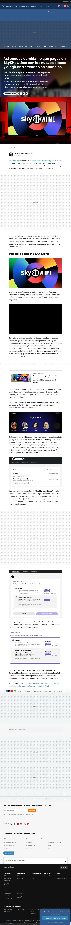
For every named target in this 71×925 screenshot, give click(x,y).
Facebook (18, 93)
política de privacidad (27, 814)
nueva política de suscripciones (44, 161)
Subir (62, 867)
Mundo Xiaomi (8, 887)
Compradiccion (8, 898)
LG (26, 46)
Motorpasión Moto (62, 878)
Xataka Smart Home (7, 883)
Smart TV (50, 845)
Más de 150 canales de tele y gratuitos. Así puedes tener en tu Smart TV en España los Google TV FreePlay (39, 794)
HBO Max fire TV (22, 799)
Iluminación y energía (10, 842)
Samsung (38, 46)
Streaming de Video (49, 691)
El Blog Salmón (21, 893)
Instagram (62, 6)
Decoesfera (7, 896)
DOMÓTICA (49, 6)
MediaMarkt (63, 46)
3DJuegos (20, 876)
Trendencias (7, 893)
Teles (45, 46)
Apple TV (14, 46)
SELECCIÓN (34, 6)
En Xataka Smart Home (38, 373)
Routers (31, 46)
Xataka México (8, 909)
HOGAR (42, 6)
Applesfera (7, 880)
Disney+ (21, 46)
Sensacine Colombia (33, 912)
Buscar (64, 860)
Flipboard (59, 6)
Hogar (50, 839)
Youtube (65, 6)
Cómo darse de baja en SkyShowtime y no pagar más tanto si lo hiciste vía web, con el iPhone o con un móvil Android (46, 379)
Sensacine (33, 876)
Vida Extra (20, 878)
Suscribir (32, 810)
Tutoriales (27, 691)
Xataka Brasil (7, 911)
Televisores (7, 839)
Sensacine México (35, 909)
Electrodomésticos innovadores (35, 839)
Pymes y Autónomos (20, 896)
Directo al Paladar (48, 876)
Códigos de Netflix (49, 799)
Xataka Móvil (7, 878)
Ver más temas (8, 853)
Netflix (7, 46)
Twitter (68, 6)
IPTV (58, 799)
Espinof (32, 878)
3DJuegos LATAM (21, 909)
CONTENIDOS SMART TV (22, 6)
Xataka (6, 876)
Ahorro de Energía (9, 845)
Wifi (49, 849)
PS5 (56, 46)
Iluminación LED (30, 845)
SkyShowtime (14, 161)
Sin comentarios (11, 93)
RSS (24, 823)
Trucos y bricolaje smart (55, 842)
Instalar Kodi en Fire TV (35, 799)
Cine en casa (29, 849)
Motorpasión (60, 876)
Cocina (51, 46)
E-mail (27, 93)
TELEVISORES (9, 6)
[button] (23, 153)
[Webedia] (67, 1)
